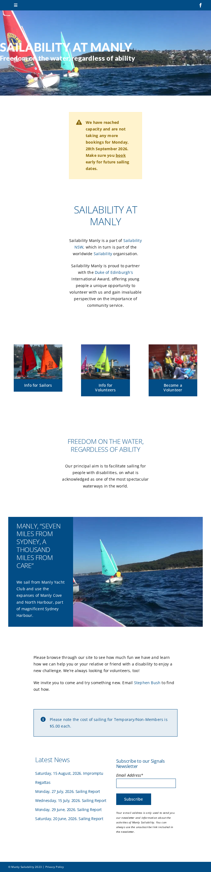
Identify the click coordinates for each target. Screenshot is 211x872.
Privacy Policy (54, 867)
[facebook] (200, 5)
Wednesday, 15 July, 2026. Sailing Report (70, 800)
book (121, 155)
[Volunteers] (173, 346)
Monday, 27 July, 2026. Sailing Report (67, 791)
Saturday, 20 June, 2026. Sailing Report (69, 818)
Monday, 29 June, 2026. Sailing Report (68, 809)
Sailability (103, 253)
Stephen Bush (147, 682)
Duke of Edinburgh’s (114, 272)
